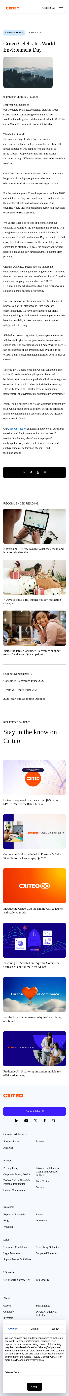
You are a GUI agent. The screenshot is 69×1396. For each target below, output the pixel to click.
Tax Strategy (42, 1279)
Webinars (8, 1226)
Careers (7, 1305)
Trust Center (42, 1181)
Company (8, 1311)
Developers (42, 1220)
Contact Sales (48, 8)
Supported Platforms (46, 1253)
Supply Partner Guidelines (17, 1259)
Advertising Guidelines (48, 1247)
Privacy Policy (11, 1168)
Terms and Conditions (15, 1247)
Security (40, 1187)
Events (39, 1214)
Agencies (8, 1147)
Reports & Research (14, 1214)
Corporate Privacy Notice (16, 1174)
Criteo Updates (14, 32)
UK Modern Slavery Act (16, 1279)
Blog (6, 1220)
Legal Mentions (11, 1253)
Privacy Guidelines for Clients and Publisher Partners (48, 1172)
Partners (40, 1141)
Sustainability (43, 1305)
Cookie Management (14, 1190)
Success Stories (11, 1141)
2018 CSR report (17, 428)
